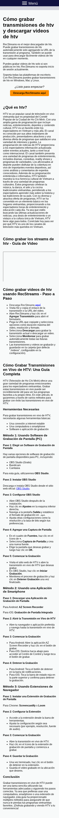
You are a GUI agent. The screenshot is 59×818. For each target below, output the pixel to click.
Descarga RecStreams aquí (29, 93)
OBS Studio (22, 488)
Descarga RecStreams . (25, 305)
